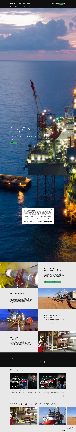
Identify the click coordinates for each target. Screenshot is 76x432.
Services (33, 3)
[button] (28, 221)
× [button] (52, 209)
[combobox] (51, 209)
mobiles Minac (21, 343)
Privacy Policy (46, 214)
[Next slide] (65, 396)
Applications (28, 3)
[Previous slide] (63, 396)
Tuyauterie (42, 361)
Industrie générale (48, 361)
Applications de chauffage (22, 6)
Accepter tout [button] (48, 221)
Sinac (16, 358)
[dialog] (38, 216)
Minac (12, 358)
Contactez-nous (13, 142)
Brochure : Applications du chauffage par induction (52, 281)
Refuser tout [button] (40, 221)
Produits (20, 3)
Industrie (24, 3)
